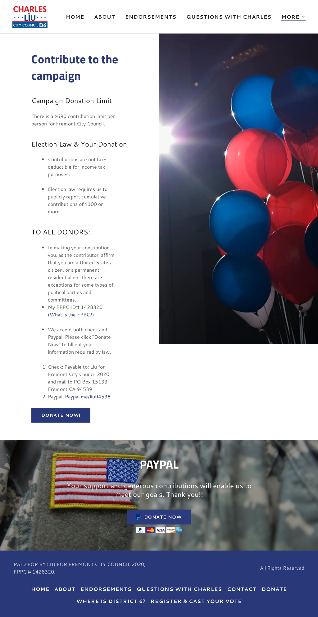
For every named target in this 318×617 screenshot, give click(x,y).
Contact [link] (242, 588)
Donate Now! (60, 415)
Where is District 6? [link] (111, 601)
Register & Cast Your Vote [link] (196, 601)
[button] (293, 17)
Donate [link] (274, 588)
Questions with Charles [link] (228, 16)
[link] (30, 15)
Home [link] (75, 16)
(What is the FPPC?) (71, 314)
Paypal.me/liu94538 (88, 396)
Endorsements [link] (150, 16)
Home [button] (40, 588)
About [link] (104, 16)
